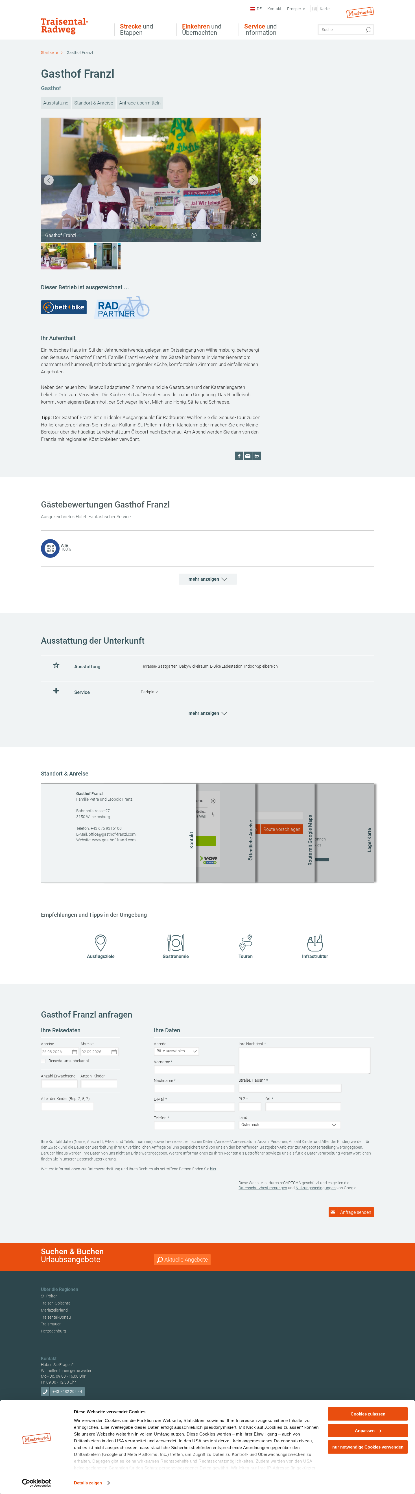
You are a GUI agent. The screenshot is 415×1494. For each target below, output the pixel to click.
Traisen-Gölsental (56, 1303)
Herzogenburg (53, 1331)
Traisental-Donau (56, 1317)
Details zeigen (88, 1482)
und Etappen (136, 29)
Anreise (47, 1044)
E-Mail (160, 1099)
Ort (269, 1099)
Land (243, 1118)
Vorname (163, 1062)
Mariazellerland (54, 1310)
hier (213, 1169)
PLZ (243, 1099)
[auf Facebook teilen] (239, 456)
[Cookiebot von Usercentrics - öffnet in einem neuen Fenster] (36, 1483)
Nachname (165, 1081)
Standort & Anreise (93, 103)
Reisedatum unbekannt (69, 1061)
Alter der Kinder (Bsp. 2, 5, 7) (65, 1099)
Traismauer (51, 1324)
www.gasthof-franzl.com (114, 840)
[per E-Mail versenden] (248, 456)
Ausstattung (55, 103)
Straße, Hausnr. (253, 1080)
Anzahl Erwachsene (58, 1076)
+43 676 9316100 (106, 828)
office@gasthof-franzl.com (112, 834)
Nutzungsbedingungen (316, 1188)
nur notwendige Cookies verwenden (367, 1447)
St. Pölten (49, 1296)
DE (259, 9)
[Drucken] (256, 456)
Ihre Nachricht (252, 1044)
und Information (260, 29)
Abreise (86, 1044)
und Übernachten (201, 29)
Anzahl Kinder (92, 1076)
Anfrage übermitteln (140, 103)
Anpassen (365, 1430)
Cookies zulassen (368, 1414)
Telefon (161, 1118)
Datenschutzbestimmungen (263, 1188)
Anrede (160, 1044)
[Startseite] (73, 20)
